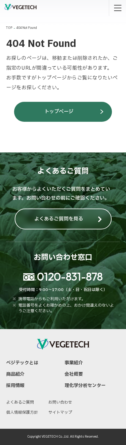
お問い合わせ (60, 402)
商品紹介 (15, 374)
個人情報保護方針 (22, 412)
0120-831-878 (70, 276)
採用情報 (15, 385)
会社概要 (74, 374)
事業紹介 (74, 362)
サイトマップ (60, 412)
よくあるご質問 (20, 402)
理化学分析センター (85, 385)
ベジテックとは (22, 362)
